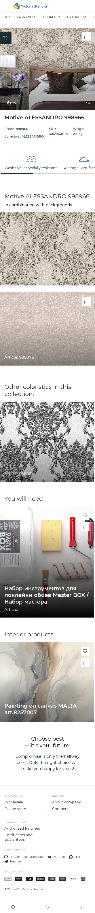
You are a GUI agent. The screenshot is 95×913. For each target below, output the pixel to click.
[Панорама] (5, 38)
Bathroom (76, 17)
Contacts (60, 809)
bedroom (51, 17)
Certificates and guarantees (18, 837)
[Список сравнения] (82, 907)
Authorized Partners (22, 828)
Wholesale (13, 802)
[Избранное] (47, 907)
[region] (47, 162)
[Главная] (41, 6)
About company (66, 802)
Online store (15, 809)
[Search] (13, 907)
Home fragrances (20, 17)
